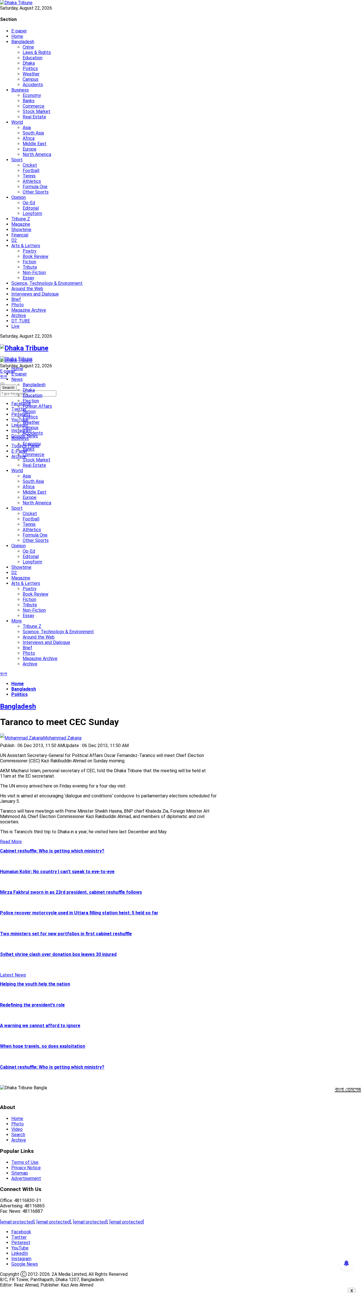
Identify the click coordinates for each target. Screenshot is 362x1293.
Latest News (13, 975)
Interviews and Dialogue (35, 294)
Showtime (21, 229)
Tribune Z (20, 219)
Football (31, 170)
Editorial (31, 208)
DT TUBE (20, 321)
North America (37, 154)
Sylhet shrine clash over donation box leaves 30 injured (58, 954)
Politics (30, 68)
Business (20, 90)
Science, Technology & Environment (47, 283)
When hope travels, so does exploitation (42, 1046)
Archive (18, 315)
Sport (17, 159)
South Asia (33, 133)
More (16, 621)
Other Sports (36, 192)
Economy (32, 95)
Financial (19, 235)
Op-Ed (29, 202)
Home (17, 36)
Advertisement (26, 1178)
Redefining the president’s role (32, 1005)
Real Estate (34, 117)
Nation (29, 411)
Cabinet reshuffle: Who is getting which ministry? (52, 851)
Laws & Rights (37, 52)
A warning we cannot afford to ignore (40, 1025)
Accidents (33, 84)
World (17, 122)
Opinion (18, 197)
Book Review (35, 256)
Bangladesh (22, 41)
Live (15, 326)
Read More (11, 841)
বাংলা (3, 376)
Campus (30, 79)
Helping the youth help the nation (35, 984)
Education (32, 57)
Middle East (34, 143)
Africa (29, 138)
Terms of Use (24, 1162)
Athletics (32, 181)
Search (18, 1134)
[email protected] (17, 1222)
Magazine (20, 224)
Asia (27, 127)
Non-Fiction (34, 272)
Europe (29, 149)
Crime (28, 47)
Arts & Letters (25, 245)
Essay (28, 278)
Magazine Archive (28, 310)
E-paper (19, 31)
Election (31, 400)
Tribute (30, 267)
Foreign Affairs (37, 406)
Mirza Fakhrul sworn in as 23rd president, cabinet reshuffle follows (71, 892)
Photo (17, 304)
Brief (16, 299)
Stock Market (36, 111)
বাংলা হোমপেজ (348, 1089)
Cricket (30, 165)
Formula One (35, 186)
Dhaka (29, 63)
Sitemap (19, 1173)
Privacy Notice (26, 1167)
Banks (29, 100)
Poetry (29, 251)
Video (17, 1129)
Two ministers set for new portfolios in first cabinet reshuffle (66, 933)
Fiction (29, 261)
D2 (14, 240)
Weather (31, 74)
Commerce (33, 106)
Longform (32, 213)
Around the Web (27, 288)
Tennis (29, 176)
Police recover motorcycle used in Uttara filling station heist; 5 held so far (79, 912)
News (17, 379)
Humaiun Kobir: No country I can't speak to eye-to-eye (57, 871)
